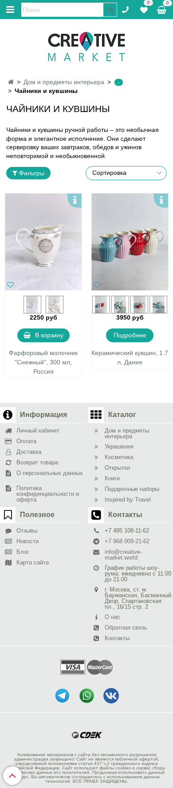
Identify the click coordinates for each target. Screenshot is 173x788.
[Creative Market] (86, 46)
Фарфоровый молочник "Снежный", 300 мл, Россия (43, 362)
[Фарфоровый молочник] (43, 242)
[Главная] (11, 81)
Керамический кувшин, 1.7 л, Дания (129, 357)
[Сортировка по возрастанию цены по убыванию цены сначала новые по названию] (126, 173)
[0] (144, 8)
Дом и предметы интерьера (64, 81)
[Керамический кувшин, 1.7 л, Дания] (129, 242)
